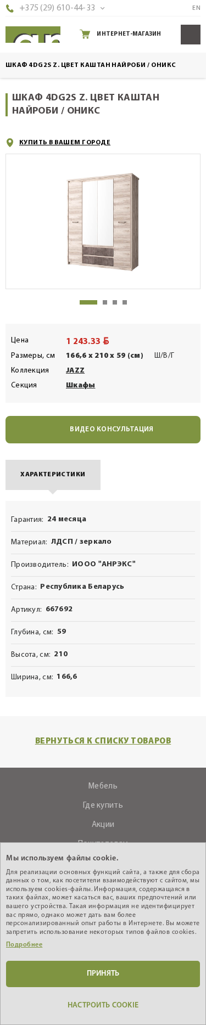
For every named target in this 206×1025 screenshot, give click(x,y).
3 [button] (115, 302)
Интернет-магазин (129, 34)
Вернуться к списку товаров (103, 741)
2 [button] (105, 302)
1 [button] (88, 302)
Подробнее (24, 945)
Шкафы (80, 385)
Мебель (103, 786)
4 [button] (125, 302)
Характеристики (52, 474)
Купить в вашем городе (64, 142)
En (196, 8)
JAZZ (75, 371)
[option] (103, 221)
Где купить (103, 806)
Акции (103, 825)
